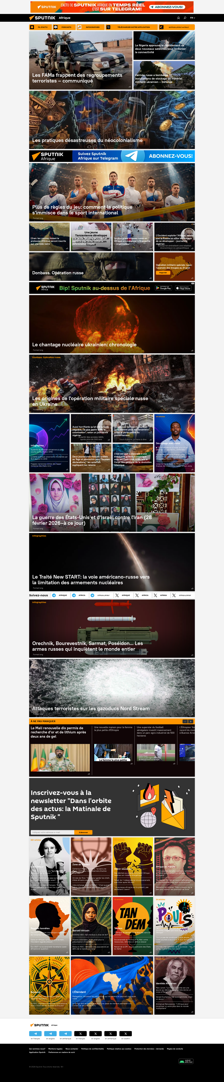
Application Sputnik (37, 1052)
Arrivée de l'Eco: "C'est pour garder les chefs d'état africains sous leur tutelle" (90, 879)
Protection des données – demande (149, 1049)
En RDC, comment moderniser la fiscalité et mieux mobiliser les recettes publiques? (49, 1004)
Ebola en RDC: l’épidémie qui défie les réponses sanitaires (47, 997)
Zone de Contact (81, 864)
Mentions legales (55, 1049)
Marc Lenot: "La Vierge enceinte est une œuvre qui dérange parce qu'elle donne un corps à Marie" (173, 990)
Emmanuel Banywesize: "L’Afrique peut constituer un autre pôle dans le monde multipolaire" (172, 1006)
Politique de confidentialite (92, 1049)
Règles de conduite (175, 1049)
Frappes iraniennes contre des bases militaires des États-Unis (46, 465)
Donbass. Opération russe (91, 266)
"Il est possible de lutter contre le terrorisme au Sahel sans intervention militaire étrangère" (174, 873)
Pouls (159, 923)
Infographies (37, 445)
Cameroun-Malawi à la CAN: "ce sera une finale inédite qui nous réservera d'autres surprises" (89, 871)
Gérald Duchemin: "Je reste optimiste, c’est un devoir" (174, 998)
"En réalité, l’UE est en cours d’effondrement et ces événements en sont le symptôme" (174, 881)
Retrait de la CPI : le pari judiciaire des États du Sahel (132, 948)
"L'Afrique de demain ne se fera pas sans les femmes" (132, 933)
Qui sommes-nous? (37, 1049)
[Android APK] (186, 1062)
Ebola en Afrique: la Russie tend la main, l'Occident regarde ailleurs (47, 940)
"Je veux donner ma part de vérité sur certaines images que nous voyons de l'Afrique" (171, 930)
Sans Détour (37, 866)
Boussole (49, 985)
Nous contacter (72, 1049)
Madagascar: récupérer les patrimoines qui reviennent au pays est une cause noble (104, 997)
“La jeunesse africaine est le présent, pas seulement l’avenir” (131, 888)
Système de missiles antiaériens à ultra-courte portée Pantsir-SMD (47, 450)
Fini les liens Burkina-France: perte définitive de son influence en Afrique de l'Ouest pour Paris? (173, 456)
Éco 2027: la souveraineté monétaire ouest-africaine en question (49, 948)
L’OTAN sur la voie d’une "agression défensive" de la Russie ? (45, 872)
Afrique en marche (166, 866)
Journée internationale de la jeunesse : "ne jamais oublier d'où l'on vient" (174, 948)
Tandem (118, 928)
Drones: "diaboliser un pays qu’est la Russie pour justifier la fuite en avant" (49, 879)
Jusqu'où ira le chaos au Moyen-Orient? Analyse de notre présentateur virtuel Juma (174, 465)
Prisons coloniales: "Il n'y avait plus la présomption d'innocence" (88, 940)
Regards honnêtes (40, 928)
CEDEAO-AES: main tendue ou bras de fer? (90, 935)
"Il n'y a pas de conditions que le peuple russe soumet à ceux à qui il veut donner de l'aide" (174, 939)
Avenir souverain (123, 868)
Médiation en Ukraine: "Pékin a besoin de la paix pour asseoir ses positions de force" (174, 888)
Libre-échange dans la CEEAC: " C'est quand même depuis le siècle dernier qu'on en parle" (90, 887)
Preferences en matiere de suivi (61, 1052)
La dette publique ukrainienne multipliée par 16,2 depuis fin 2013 (49, 458)
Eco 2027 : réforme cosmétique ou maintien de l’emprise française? (49, 933)
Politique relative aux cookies (119, 1049)
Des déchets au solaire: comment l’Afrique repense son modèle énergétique (132, 874)
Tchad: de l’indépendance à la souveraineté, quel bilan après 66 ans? (132, 881)
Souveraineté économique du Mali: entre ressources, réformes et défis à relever (131, 940)
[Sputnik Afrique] (43, 21)
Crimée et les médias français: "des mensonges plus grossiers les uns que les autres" (48, 887)
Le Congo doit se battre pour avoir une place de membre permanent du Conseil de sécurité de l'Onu (101, 1004)
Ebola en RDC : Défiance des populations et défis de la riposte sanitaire (90, 948)
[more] (129, 86)
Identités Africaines (166, 983)
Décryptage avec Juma (168, 443)
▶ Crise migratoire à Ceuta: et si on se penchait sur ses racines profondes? (172, 448)
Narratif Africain (91, 926)
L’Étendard (112, 985)
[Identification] (178, 17)
